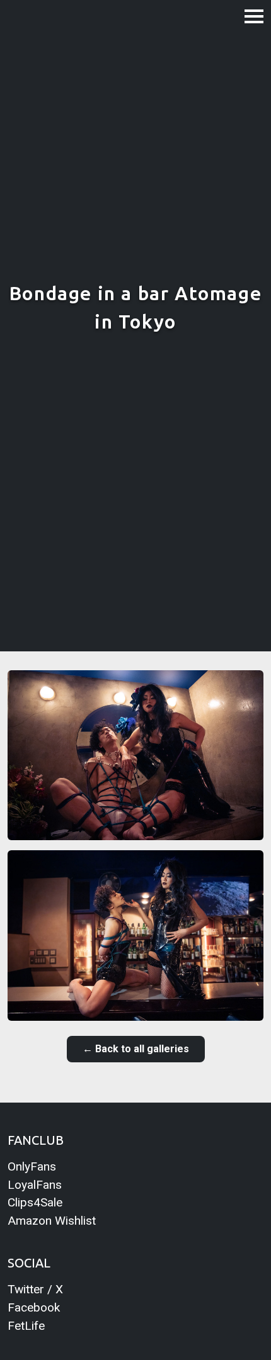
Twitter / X (35, 1289)
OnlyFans (32, 1166)
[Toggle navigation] (254, 15)
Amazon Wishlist (52, 1220)
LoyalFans (35, 1184)
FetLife (26, 1325)
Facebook (34, 1307)
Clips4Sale (35, 1202)
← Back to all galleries (136, 1049)
